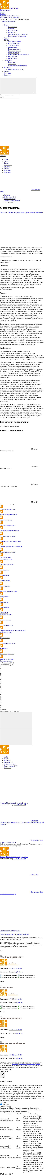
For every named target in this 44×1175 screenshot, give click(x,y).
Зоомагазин (12, 64)
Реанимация (12, 56)
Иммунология (5, 586)
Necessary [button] (3, 1102)
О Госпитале (12, 27)
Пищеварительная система (9, 530)
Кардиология (4, 597)
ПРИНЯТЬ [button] (4, 1071)
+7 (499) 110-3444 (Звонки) (9, 17)
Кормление (4, 648)
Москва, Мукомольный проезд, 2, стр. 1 (14, 803)
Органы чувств (5, 557)
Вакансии (7, 75)
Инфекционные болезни (8, 591)
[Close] (1, 955)
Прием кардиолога (14, 51)
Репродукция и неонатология (18, 54)
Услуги (6, 40)
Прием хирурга (13, 53)
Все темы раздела (6, 559)
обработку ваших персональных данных (26, 1064)
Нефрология (4, 607)
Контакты (7, 73)
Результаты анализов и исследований (13, 630)
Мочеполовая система (7, 536)
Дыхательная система (7, 509)
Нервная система (6, 520)
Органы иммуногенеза (8, 525)
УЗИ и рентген (13, 45)
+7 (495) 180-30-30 (15, 968)
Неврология (4, 602)
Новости (11, 29)
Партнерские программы (17, 36)
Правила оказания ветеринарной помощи (14, 934)
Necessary (5, 1104)
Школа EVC (8, 762)
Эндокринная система (7, 552)
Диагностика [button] (30, 212)
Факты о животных (7, 659)
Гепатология (4, 575)
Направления (12, 30)
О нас (6, 25)
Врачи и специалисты (15, 69)
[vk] (15, 801)
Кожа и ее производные (8, 514)
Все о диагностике (6, 625)
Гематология (4, 570)
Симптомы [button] (39, 212)
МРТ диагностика (14, 41)
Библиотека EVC (8, 663)
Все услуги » (12, 58)
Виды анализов (5, 620)
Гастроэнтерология (6, 564)
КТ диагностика (14, 43)
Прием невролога (14, 49)
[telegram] (15, 785)
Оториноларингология (10, 426)
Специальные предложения (18, 34)
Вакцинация (12, 47)
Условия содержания (7, 654)
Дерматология (5, 580)
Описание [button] (3, 212)
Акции (6, 38)
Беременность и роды (7, 643)
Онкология (4, 613)
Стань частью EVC (10, 766)
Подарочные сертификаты (17, 66)
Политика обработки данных (10, 822)
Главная (3, 156)
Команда (7, 67)
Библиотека (12, 32)
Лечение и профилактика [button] (16, 212)
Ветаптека (11, 62)
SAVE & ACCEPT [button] (6, 1174)
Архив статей (5, 638)
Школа (6, 71)
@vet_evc (19, 972)
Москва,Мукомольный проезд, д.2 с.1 (10, 14)
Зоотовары (8, 60)
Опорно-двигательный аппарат (11, 547)
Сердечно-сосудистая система (10, 541)
